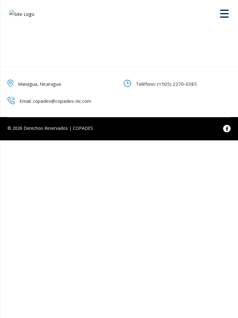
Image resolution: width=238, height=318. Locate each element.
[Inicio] (21, 13)
